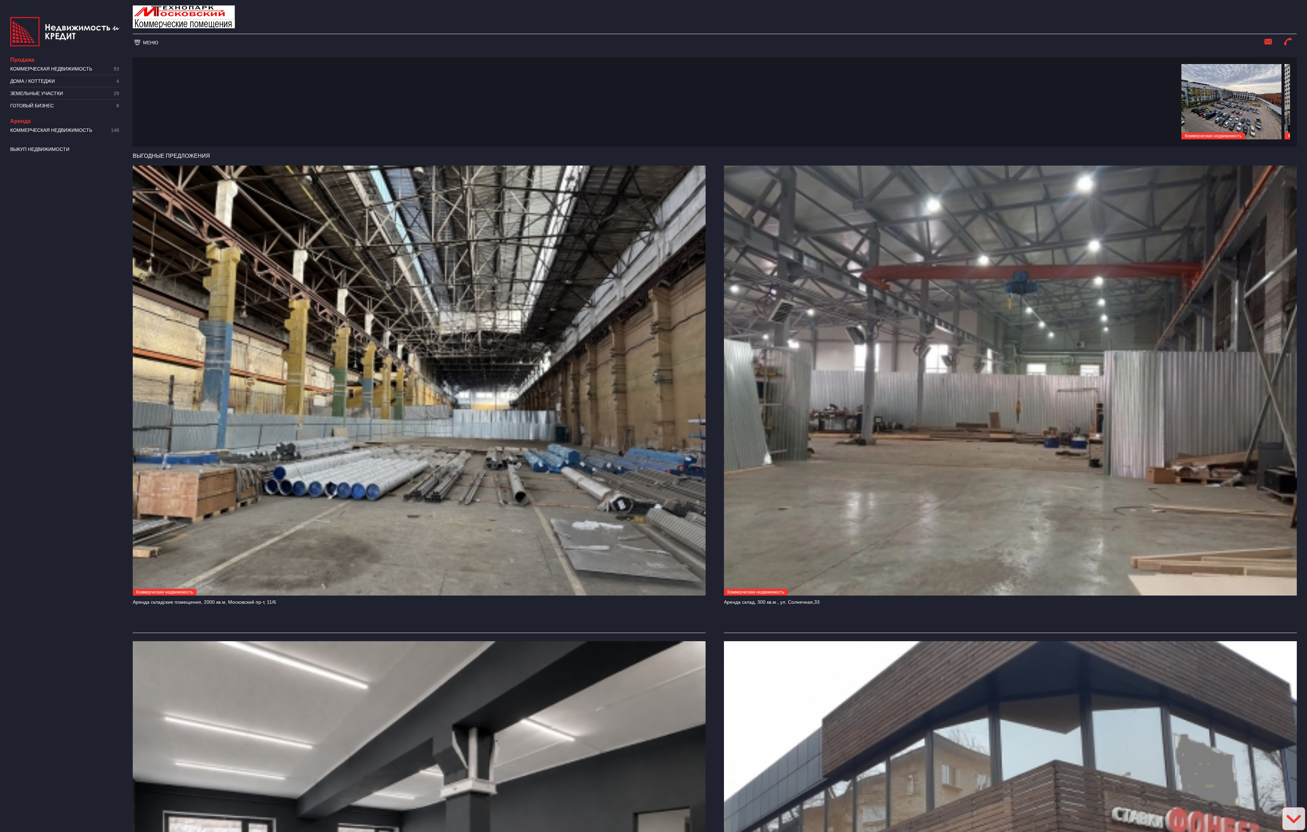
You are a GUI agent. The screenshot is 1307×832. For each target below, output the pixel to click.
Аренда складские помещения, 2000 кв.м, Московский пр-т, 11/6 (204, 602)
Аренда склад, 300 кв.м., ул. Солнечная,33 (772, 602)
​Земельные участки (64, 93)
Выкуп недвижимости (39, 149)
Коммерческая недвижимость (64, 69)
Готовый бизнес (64, 106)
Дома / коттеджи (64, 81)
